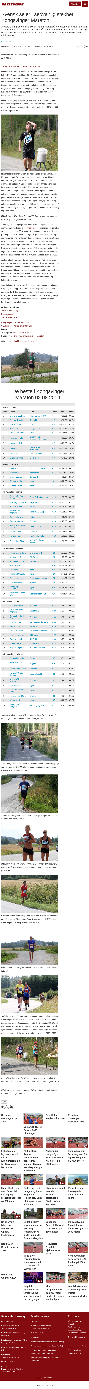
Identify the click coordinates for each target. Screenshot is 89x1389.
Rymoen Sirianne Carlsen (17, 674)
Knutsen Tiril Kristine (15, 680)
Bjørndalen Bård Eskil (17, 617)
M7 (53, 420)
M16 (54, 532)
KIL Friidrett (35, 639)
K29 (53, 663)
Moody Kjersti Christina (16, 587)
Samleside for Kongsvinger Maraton (16, 326)
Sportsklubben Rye (38, 594)
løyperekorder (32, 228)
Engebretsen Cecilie (18, 570)
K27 (53, 658)
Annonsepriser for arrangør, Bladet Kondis (46, 1346)
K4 (53, 477)
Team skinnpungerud (38, 578)
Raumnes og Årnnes (38, 631)
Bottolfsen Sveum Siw (17, 594)
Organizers (35, 1360)
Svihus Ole (14, 428)
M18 (54, 506)
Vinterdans (34, 473)
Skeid (32, 433)
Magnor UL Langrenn (39, 512)
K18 (53, 557)
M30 (54, 617)
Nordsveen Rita (16, 557)
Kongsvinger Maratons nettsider (15, 322)
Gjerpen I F (34, 458)
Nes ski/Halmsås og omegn (38, 541)
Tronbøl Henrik (16, 639)
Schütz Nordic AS (37, 454)
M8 (53, 448)
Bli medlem (75, 4)
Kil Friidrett (34, 635)
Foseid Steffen (16, 643)
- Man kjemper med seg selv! (24, 341)
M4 (53, 424)
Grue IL (33, 691)
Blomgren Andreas (17, 416)
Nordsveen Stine (17, 561)
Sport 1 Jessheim (37, 469)
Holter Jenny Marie (18, 696)
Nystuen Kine (15, 685)
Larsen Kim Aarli (17, 433)
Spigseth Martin (16, 631)
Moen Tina (14, 469)
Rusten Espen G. (17, 606)
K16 (53, 570)
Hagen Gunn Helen (18, 669)
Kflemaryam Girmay (18, 502)
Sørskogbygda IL (37, 705)
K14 (53, 582)
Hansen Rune (15, 536)
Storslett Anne (16, 582)
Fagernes (34, 502)
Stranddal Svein (16, 458)
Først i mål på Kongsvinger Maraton (28, 336)
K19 (53, 553)
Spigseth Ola (15, 622)
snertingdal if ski (37, 536)
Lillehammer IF (36, 553)
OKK (32, 424)
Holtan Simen (15, 532)
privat (32, 485)
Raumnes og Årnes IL (39, 622)
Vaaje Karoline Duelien (16, 663)
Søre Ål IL (34, 477)
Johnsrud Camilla (17, 574)
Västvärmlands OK (38, 416)
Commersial (55, 1357)
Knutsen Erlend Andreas (16, 611)
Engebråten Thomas (18, 541)
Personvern (72, 1341)
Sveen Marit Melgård (15, 705)
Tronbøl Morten (16, 521)
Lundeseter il (35, 526)
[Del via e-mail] (85, 46)
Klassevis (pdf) (7, 314)
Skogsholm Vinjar (17, 517)
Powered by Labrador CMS (44, 1385)
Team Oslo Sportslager (39, 497)
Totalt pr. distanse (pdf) (11, 311)
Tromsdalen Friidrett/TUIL (35, 448)
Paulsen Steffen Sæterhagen (16, 497)
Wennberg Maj (16, 481)
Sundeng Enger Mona (16, 691)
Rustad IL (34, 420)
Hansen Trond (16, 506)
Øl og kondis (35, 428)
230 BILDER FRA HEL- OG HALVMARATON (20, 66)
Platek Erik (14, 454)
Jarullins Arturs (16, 626)
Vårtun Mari (15, 700)
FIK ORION (35, 561)
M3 (53, 428)
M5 (53, 416)
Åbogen (33, 443)
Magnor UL (34, 663)
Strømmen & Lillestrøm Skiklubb (38, 438)
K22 (53, 691)
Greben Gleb (15, 424)
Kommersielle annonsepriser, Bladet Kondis (47, 1342)
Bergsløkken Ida (17, 658)
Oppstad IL (34, 521)
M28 (54, 611)
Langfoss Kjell (16, 443)
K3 (53, 473)
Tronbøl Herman (17, 635)
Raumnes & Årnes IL (39, 647)
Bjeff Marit (14, 473)
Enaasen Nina (16, 485)
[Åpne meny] (85, 4)
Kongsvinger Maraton (22, 333)
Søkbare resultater (9, 317)
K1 (53, 469)
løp (4, 1102)
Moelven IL (34, 582)
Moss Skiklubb (36, 674)
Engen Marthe (16, 477)
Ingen (32, 481)
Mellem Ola (14, 448)
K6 (53, 481)
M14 (54, 497)
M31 (54, 631)
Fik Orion (34, 557)
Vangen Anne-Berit (18, 553)
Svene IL (33, 532)
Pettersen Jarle (16, 438)
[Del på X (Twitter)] (82, 46)
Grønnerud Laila (17, 578)
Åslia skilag (35, 517)
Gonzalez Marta (16, 565)
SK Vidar (33, 506)
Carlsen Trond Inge (18, 420)
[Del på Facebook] (78, 46)
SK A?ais (33, 626)
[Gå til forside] (13, 4)
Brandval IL (34, 643)
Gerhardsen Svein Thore (17, 526)
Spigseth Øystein (17, 647)
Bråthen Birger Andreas (16, 512)
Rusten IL (34, 606)
